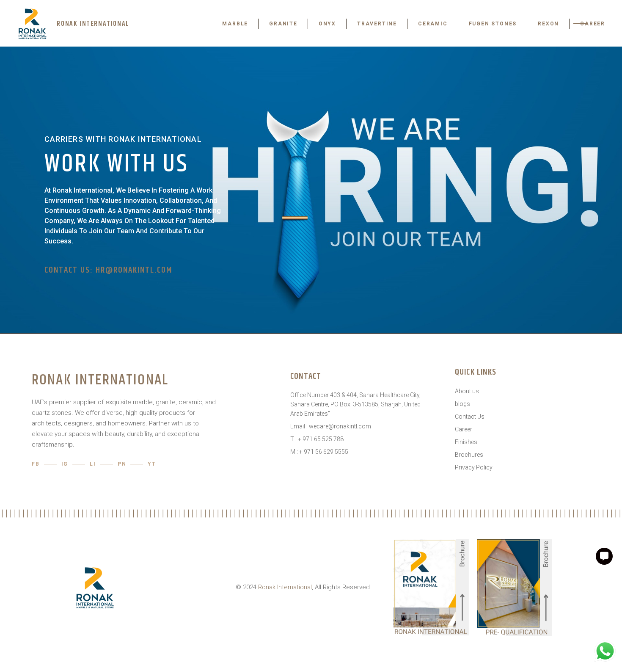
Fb (36, 464)
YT (152, 464)
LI (93, 464)
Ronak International (285, 587)
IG (65, 464)
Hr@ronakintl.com (134, 270)
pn (122, 464)
